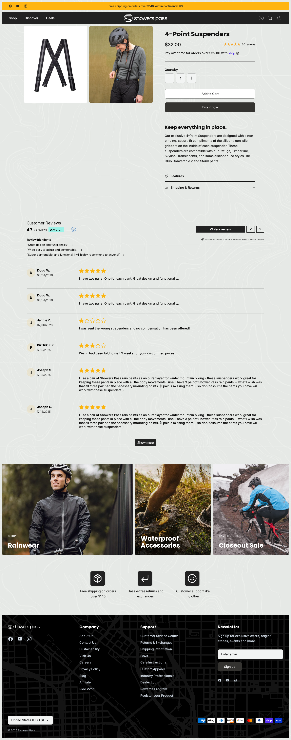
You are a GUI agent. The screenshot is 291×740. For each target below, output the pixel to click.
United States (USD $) (27, 720)
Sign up (230, 667)
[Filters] (250, 229)
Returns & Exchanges (156, 642)
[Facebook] (10, 6)
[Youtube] (18, 6)
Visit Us (85, 656)
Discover (31, 18)
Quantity (171, 70)
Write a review (220, 229)
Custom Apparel (152, 669)
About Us (86, 636)
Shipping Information (156, 649)
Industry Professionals (157, 676)
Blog (82, 676)
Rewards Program (153, 689)
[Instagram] (25, 6)
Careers (85, 662)
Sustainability (89, 649)
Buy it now (210, 107)
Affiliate (85, 682)
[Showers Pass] (145, 18)
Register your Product (156, 695)
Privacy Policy (89, 669)
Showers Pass (26, 730)
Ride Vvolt (86, 689)
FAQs (144, 656)
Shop (13, 18)
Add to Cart (210, 94)
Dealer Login (149, 682)
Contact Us (87, 642)
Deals (50, 18)
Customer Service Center (159, 636)
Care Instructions (153, 662)
